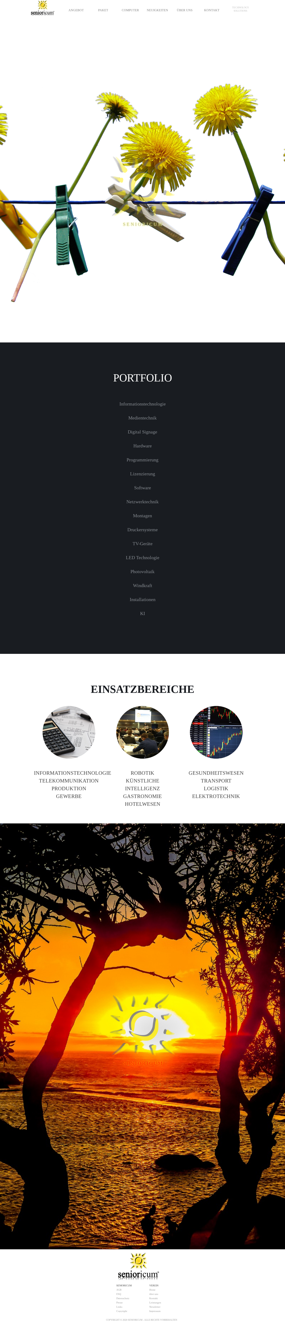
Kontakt (153, 1298)
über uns (153, 1294)
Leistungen (155, 1302)
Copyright (121, 1311)
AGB (119, 1289)
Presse (119, 1302)
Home (152, 1289)
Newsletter (154, 1306)
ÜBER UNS (185, 10)
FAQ (118, 1294)
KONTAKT (211, 10)
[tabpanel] (240, 9)
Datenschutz (122, 1298)
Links (119, 1306)
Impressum (155, 1311)
